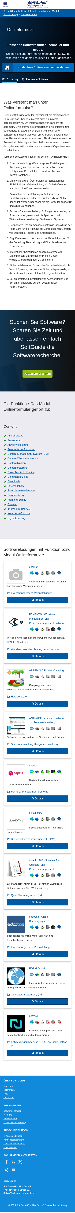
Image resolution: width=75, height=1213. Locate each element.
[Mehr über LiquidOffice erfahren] (37, 830)
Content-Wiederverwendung (23, 458)
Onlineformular (29, 14)
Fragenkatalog (16, 495)
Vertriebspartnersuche (13, 1140)
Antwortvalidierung (18, 444)
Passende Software (37, 79)
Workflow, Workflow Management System (35, 649)
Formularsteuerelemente (21, 490)
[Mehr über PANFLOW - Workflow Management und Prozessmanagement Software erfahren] (37, 636)
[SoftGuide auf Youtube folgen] (13, 1170)
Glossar (12, 504)
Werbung (7, 1115)
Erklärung (12, 79)
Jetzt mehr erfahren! (37, 373)
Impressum (8, 1097)
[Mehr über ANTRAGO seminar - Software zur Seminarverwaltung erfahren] (37, 735)
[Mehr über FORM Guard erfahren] (37, 986)
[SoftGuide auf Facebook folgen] (6, 1162)
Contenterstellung (17, 467)
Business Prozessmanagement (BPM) (33, 839)
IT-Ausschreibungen (12, 1136)
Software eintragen (12, 1111)
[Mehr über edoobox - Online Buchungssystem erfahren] (37, 936)
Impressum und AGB (20, 508)
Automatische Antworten (21, 449)
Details (39, 599)
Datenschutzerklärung (56, 1205)
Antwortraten (15, 440)
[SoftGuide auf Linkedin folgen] (13, 1162)
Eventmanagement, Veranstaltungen (31, 592)
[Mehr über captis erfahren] (37, 783)
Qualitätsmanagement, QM (26, 895)
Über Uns (8, 1086)
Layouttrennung (16, 518)
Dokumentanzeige (18, 476)
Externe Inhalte (16, 485)
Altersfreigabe (15, 435)
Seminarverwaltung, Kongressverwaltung (34, 744)
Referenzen (9, 1090)
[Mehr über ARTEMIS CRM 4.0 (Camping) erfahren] (37, 688)
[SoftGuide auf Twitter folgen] (20, 1162)
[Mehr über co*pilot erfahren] (37, 584)
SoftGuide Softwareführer (21, 11)
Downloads (14, 481)
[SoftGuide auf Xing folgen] (6, 1170)
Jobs (5, 1094)
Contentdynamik (17, 462)
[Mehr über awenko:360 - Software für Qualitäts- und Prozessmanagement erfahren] (37, 882)
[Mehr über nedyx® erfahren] (37, 1035)
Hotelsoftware (19, 696)
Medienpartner (10, 1118)
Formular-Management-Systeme (29, 791)
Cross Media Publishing (21, 472)
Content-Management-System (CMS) (29, 453)
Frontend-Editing (17, 499)
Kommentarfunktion (19, 513)
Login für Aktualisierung (14, 1122)
